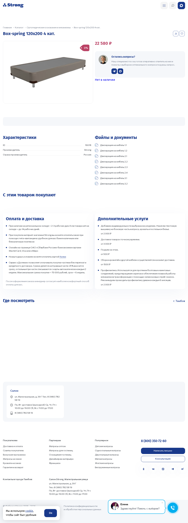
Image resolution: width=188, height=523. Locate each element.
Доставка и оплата (13, 446)
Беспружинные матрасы (107, 467)
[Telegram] (172, 469)
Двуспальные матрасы (107, 454)
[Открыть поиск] (164, 5)
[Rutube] (182, 469)
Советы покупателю (13, 450)
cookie (29, 511)
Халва (62, 256)
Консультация (163, 458)
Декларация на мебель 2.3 (114, 167)
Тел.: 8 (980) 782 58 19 (60, 487)
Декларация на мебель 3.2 (114, 183)
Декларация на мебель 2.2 (114, 161)
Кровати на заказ (12, 463)
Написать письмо (163, 450)
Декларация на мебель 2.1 (113, 156)
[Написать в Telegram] (114, 71)
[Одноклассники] (143, 469)
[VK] (153, 469)
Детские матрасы (104, 446)
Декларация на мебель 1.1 (113, 145)
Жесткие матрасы (104, 463)
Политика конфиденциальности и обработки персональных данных (82, 508)
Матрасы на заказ (12, 458)
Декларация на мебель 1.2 (113, 150)
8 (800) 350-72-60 (153, 441)
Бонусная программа (14, 454)
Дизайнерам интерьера (61, 458)
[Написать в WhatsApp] (120, 71)
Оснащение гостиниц (60, 454)
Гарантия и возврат (13, 467)
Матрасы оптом (57, 446)
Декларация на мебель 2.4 (114, 172)
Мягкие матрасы (103, 458)
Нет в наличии (105, 79)
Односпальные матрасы (108, 450)
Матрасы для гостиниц (61, 450)
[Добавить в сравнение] (176, 33)
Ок (50, 513)
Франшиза (54, 463)
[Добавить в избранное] (182, 33)
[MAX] (163, 469)
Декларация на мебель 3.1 (113, 178)
